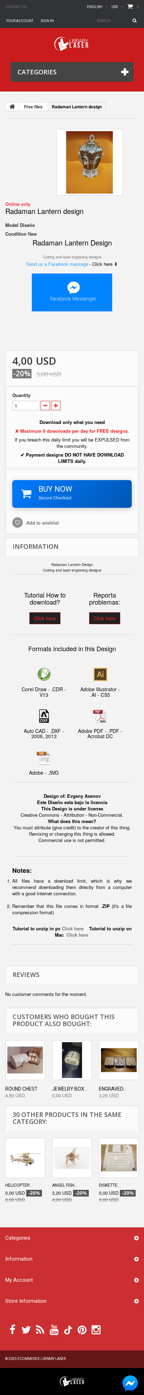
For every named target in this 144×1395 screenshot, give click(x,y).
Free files (33, 106)
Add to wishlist (42, 522)
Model (12, 225)
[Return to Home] (12, 106)
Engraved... (112, 1089)
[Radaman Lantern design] (89, 162)
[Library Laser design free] (72, 1380)
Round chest (21, 1089)
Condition (16, 234)
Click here (45, 618)
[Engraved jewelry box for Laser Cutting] (119, 1060)
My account (19, 1280)
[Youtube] (54, 1329)
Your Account (19, 21)
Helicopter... (19, 1185)
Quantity (21, 395)
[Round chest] (25, 1060)
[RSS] (40, 1329)
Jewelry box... (69, 1089)
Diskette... (110, 1185)
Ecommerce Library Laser (41, 1359)
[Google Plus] (68, 1330)
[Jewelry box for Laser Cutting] (72, 1060)
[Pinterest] (82, 1329)
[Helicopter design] (25, 1158)
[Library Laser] (72, 44)
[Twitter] (26, 1329)
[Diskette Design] (119, 1158)
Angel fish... (65, 1185)
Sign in (47, 21)
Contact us (16, 7)
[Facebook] (12, 1329)
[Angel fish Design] (72, 1158)
